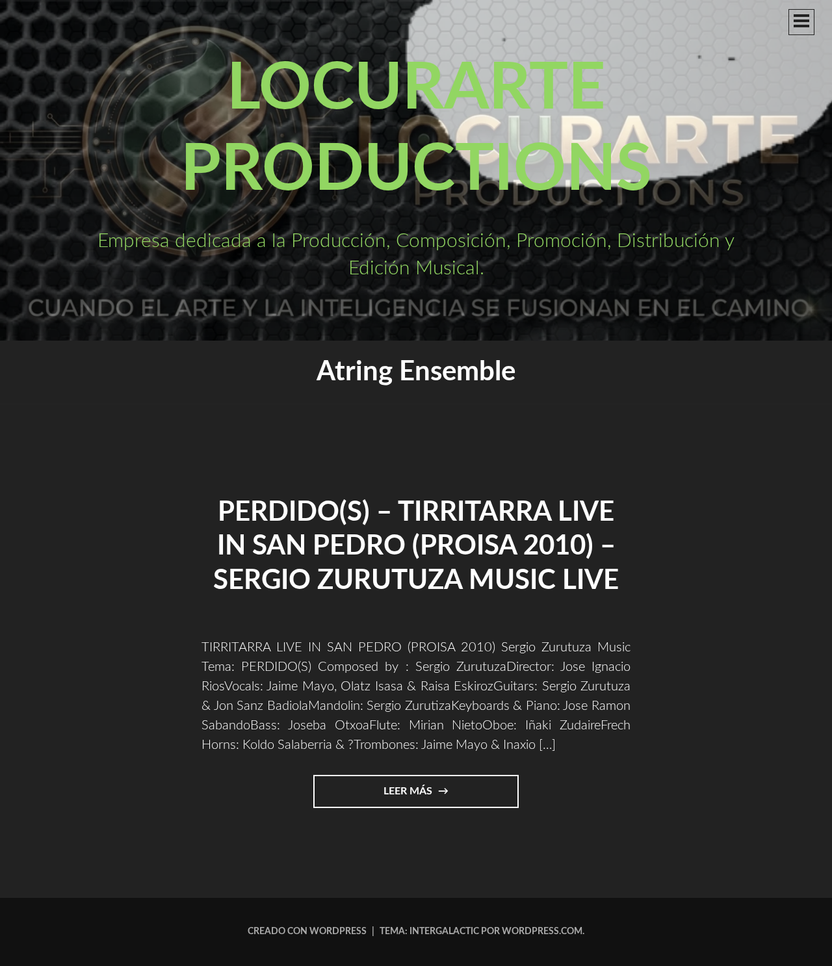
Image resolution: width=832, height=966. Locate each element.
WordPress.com (542, 931)
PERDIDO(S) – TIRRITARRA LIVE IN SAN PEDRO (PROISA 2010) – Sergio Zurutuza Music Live (416, 546)
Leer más (439, 796)
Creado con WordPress (307, 931)
